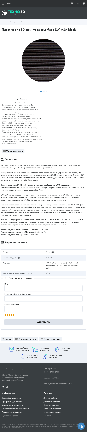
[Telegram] (3, 387)
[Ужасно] (5, 315)
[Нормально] (9, 315)
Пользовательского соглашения (12, 428)
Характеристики (14, 151)
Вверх (8, 339)
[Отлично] (14, 315)
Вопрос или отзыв (11, 304)
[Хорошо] (12, 315)
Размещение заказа (52, 412)
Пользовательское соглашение (15, 408)
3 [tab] (46, 91)
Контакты (48, 416)
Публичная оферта (10, 416)
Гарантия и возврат (52, 405)
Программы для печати (12, 401)
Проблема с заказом (52, 408)
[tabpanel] (43, 61)
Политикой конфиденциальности (28, 426)
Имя (6, 284)
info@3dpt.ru (54, 378)
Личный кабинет (51, 398)
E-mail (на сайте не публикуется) (17, 294)
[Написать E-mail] (6, 387)
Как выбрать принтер (11, 398)
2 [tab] (44, 91)
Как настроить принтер (12, 405)
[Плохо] (7, 315)
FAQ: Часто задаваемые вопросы (14, 369)
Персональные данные (12, 412)
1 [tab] (41, 91)
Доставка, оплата (27, 339)
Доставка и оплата (52, 401)
